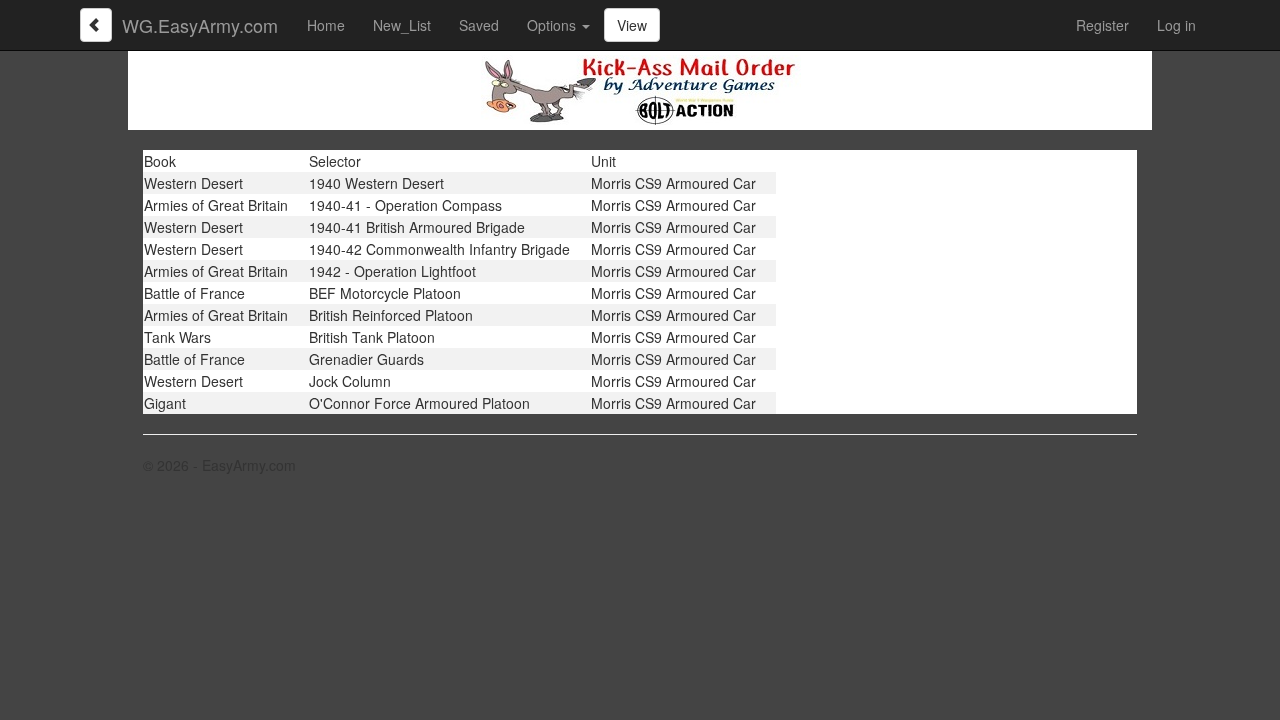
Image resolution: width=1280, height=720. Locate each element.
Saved (479, 25)
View (632, 25)
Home (326, 25)
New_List (402, 25)
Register (1102, 25)
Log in (1176, 25)
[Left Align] (96, 25)
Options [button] (553, 25)
